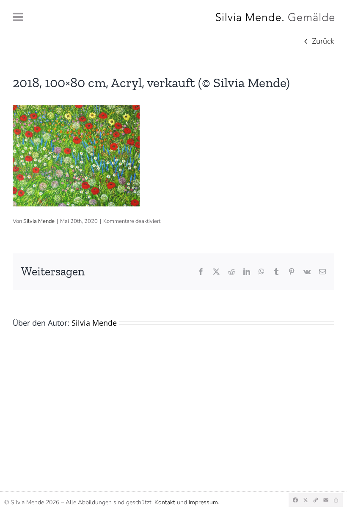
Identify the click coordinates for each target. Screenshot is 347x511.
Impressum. (204, 502)
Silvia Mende (39, 221)
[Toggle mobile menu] (19, 17)
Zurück (323, 41)
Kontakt (164, 502)
